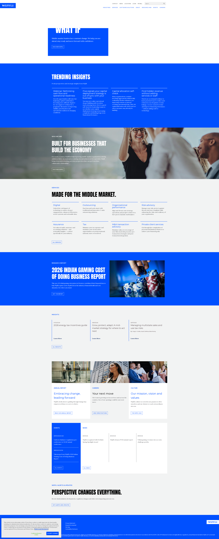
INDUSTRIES (106, 7)
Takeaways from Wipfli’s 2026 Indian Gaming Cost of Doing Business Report (66, 456)
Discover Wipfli (58, 46)
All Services (57, 242)
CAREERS (162, 7)
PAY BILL (140, 3)
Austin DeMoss (145, 331)
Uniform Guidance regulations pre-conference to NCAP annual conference (65, 442)
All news (87, 468)
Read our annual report (63, 413)
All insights (57, 347)
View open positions (100, 413)
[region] (31, 528)
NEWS (121, 3)
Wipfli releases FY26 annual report (121, 440)
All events (58, 467)
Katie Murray (152, 331)
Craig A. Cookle (136, 331)
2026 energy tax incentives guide (70, 325)
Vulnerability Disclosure (71, 529)
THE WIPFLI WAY (137, 413)
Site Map (67, 527)
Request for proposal (70, 525)
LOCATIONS (127, 3)
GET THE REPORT (58, 294)
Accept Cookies (52, 533)
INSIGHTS (55, 314)
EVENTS (155, 7)
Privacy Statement (70, 523)
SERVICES (115, 7)
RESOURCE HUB (146, 7)
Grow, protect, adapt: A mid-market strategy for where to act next (108, 328)
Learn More (58, 338)
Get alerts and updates (61, 505)
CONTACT (115, 3)
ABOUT (138, 7)
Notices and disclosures (41, 529)
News (85, 428)
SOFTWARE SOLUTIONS (127, 7)
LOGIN (134, 3)
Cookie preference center (36, 534)
